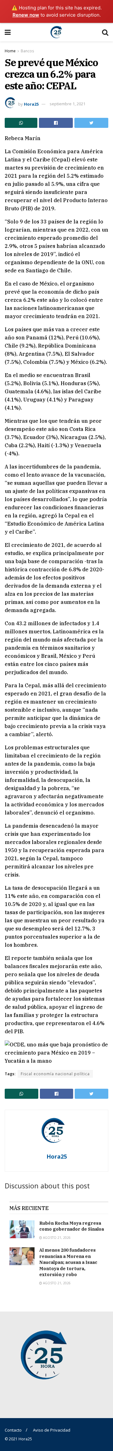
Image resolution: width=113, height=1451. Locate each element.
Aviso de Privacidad (51, 1430)
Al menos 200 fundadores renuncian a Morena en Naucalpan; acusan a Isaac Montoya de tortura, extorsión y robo (68, 1262)
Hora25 (31, 104)
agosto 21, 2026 (56, 1237)
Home (10, 51)
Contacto (13, 1430)
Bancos (27, 51)
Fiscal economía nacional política (55, 1073)
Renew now (26, 15)
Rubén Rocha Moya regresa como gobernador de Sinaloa (71, 1226)
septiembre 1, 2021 (67, 104)
